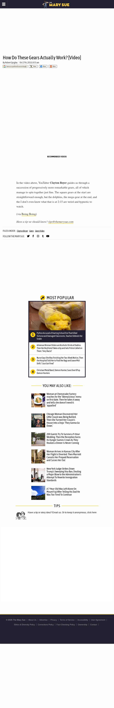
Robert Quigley (11, 62)
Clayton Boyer (22, 231)
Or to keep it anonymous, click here (79, 512)
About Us (32, 620)
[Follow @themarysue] (28, 237)
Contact (93, 624)
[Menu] (4, 4)
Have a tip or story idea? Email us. (44, 512)
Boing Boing (29, 214)
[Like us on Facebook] (33, 237)
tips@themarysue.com (60, 221)
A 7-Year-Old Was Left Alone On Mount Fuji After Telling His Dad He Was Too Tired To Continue (63, 491)
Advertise (43, 620)
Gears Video (39, 231)
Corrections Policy (46, 624)
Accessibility (82, 620)
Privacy (53, 620)
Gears (31, 231)
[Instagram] (38, 237)
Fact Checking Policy (66, 624)
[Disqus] (57, 564)
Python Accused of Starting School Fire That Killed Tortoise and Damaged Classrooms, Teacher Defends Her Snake (59, 336)
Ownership (82, 624)
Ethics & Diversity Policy (24, 624)
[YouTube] (48, 237)
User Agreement (98, 620)
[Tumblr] (43, 237)
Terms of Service (67, 620)
